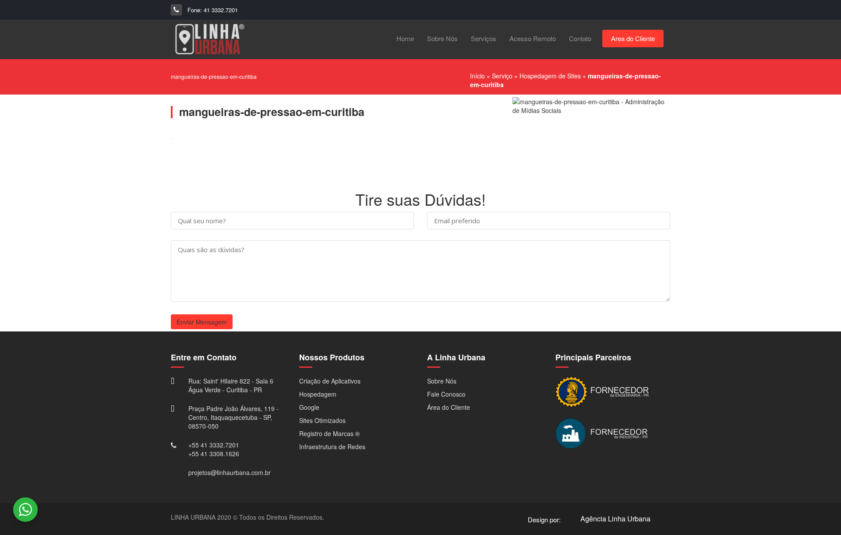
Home (405, 38)
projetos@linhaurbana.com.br (229, 472)
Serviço (502, 75)
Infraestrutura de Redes (332, 446)
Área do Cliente (448, 407)
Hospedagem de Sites (550, 75)
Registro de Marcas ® (329, 433)
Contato (580, 38)
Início (477, 75)
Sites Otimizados (322, 420)
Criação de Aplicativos (329, 381)
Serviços (483, 38)
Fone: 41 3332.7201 (212, 10)
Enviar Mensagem (202, 321)
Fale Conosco (446, 394)
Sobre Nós (442, 38)
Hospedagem (317, 394)
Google (309, 407)
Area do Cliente (633, 38)
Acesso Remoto (532, 38)
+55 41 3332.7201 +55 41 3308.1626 (213, 449)
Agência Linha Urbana (615, 519)
